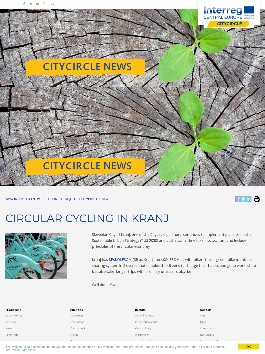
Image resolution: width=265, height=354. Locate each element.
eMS (202, 315)
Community (207, 328)
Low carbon (77, 322)
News (106, 199)
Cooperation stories (146, 322)
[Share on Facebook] (238, 199)
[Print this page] (255, 199)
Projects (70, 199)
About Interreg (13, 315)
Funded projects (144, 315)
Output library (143, 328)
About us (10, 322)
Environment (77, 328)
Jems (203, 322)
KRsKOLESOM (120, 259)
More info (28, 349)
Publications (142, 334)
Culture (74, 334)
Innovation (76, 315)
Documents (207, 334)
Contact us (11, 334)
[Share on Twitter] (243, 199)
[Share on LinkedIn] (248, 199)
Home (55, 199)
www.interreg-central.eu (26, 199)
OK (248, 346)
